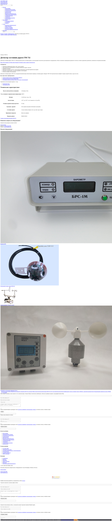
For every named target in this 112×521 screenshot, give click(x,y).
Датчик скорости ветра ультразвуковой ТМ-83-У (12, 77)
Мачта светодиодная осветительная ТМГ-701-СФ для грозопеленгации (47, 391)
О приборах (7, 22)
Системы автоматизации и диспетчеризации (12, 450)
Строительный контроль (10, 17)
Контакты (5, 30)
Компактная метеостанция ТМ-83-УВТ (10, 78)
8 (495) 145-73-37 (3, 4)
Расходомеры (7, 8)
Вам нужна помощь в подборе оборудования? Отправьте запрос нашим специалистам (17, 62)
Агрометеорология (9, 15)
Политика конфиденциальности (11, 29)
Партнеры (5, 460)
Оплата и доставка (9, 27)
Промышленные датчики (10, 9)
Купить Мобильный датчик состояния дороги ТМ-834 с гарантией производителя (77, 391)
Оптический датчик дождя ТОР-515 (7, 286)
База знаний (5, 19)
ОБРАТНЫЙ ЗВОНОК (12, 34)
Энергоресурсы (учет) (7, 449)
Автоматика (7, 16)
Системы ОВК (6, 448)
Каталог (4, 7)
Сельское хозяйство (7, 452)
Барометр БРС (3, 243)
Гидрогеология (8, 11)
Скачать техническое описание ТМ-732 (8, 118)
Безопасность (7, 18)
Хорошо (75, 519)
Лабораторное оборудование (11, 14)
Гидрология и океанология (10, 10)
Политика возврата (9, 28)
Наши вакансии (8, 26)
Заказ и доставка (6, 461)
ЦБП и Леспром (6, 453)
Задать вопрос (3, 124)
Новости (7, 23)
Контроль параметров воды (10, 13)
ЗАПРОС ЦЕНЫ (3, 34)
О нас (4, 24)
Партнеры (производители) (10, 25)
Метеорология (8, 12)
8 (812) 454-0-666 (3, 2)
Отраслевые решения (9, 21)
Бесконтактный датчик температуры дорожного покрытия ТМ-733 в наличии (16, 391)
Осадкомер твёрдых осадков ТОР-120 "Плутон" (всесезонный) (15, 79)
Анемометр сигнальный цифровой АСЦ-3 (8, 390)
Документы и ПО (6, 84)
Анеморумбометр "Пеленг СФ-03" (7, 305)
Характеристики (6, 83)
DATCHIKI (3, 0)
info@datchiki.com (4, 3)
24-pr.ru (23, 480)
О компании (5, 458)
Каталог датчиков (4, 33)
